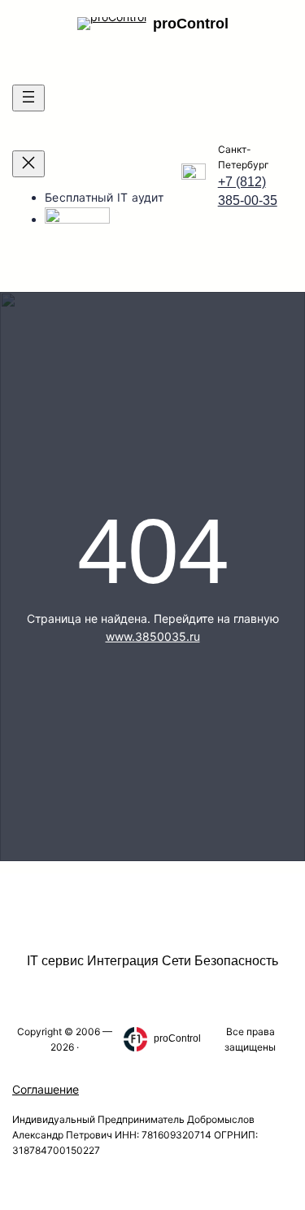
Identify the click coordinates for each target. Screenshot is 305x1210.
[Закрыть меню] (28, 163)
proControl (191, 23)
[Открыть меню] (28, 98)
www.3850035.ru (153, 636)
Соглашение (45, 1089)
